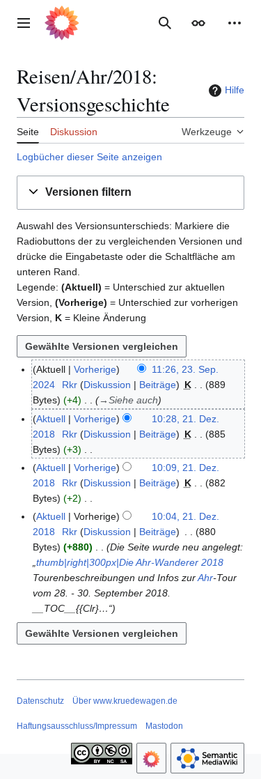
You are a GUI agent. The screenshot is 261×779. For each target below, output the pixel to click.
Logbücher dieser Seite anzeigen (89, 156)
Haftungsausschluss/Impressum (77, 726)
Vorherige (95, 369)
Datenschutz (40, 701)
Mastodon (164, 726)
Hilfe (234, 89)
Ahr (205, 577)
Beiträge (157, 384)
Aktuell (50, 418)
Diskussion (107, 384)
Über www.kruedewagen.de (124, 701)
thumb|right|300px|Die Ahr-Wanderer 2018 (129, 562)
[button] (23, 23)
